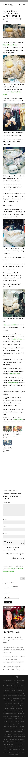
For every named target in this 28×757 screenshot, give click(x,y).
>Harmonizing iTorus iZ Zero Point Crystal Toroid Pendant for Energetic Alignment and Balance (13, 659)
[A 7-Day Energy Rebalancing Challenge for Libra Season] (17, 428)
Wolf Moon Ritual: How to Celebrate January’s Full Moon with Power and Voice (7, 448)
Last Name (7, 597)
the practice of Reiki (10, 325)
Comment (6, 502)
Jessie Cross (7, 19)
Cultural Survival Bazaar (10, 45)
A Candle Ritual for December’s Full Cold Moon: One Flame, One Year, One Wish (7, 434)
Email (5, 526)
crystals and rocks (14, 373)
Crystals (18, 19)
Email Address (8, 588)
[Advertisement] (14, 469)
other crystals (18, 419)
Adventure (13, 19)
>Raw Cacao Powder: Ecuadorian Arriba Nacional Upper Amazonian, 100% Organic (13, 649)
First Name (7, 592)
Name (5, 519)
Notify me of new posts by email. (15, 554)
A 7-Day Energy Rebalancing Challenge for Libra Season (17, 434)
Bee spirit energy (13, 382)
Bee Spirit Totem (16, 339)
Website (5, 534)
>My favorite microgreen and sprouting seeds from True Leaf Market (13, 639)
